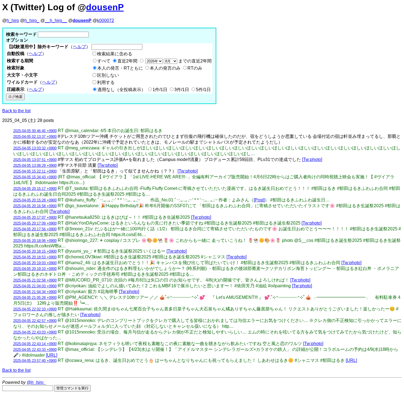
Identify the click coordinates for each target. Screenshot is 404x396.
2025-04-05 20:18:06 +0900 (35, 241)
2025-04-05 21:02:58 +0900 (35, 280)
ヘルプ (79, 46)
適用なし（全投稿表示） (121, 89)
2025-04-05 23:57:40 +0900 (35, 361)
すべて (103, 61)
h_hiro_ (31, 20)
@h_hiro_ (36, 382)
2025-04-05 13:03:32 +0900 (35, 148)
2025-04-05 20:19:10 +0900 (35, 269)
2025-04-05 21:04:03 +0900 (35, 286)
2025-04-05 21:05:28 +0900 (35, 298)
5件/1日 (203, 89)
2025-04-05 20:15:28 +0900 (35, 200)
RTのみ (194, 68)
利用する (106, 82)
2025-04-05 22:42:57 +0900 (35, 321)
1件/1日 (160, 89)
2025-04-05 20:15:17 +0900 (35, 189)
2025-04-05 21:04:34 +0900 (35, 292)
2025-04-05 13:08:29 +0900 (35, 165)
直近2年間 (127, 61)
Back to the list (16, 110)
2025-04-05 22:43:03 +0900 (35, 332)
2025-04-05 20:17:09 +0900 (35, 223)
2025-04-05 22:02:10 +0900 (35, 309)
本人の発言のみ (165, 68)
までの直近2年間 (194, 61)
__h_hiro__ (56, 20)
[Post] (259, 200)
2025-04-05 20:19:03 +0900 (35, 263)
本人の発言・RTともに (120, 68)
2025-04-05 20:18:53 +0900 (35, 257)
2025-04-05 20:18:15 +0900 (35, 251)
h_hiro (13, 20)
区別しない (108, 75)
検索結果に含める (114, 53)
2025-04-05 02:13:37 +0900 (35, 137)
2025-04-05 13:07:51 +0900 (35, 160)
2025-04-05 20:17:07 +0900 (35, 217)
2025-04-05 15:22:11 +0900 (35, 171)
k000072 (105, 20)
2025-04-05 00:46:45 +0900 (35, 131)
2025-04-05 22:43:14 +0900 (35, 344)
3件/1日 (181, 89)
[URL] (51, 355)
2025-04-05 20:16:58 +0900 (35, 206)
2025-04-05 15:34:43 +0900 (35, 177)
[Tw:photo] (312, 159)
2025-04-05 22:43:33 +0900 (35, 350)
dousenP (105, 7)
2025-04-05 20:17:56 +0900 (35, 229)
